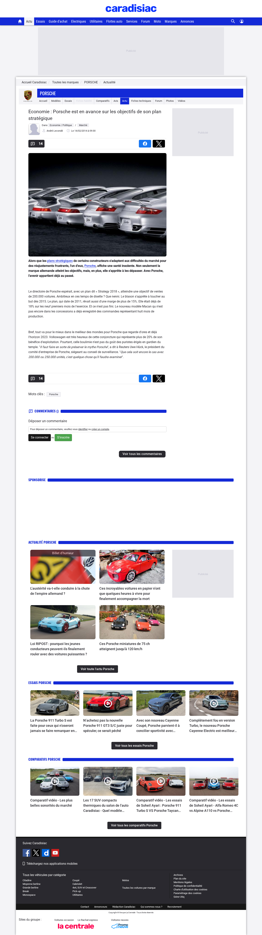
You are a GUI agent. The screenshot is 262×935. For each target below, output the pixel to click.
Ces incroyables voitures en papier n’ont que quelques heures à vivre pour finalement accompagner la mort (129, 593)
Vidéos (181, 100)
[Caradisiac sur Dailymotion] (46, 853)
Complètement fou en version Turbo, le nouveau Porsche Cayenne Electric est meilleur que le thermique (212, 725)
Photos (170, 100)
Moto (157, 21)
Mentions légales (183, 882)
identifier (83, 429)
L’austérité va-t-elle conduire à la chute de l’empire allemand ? (60, 591)
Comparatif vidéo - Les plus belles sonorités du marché (51, 802)
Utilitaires (96, 21)
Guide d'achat (58, 21)
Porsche (48, 93)
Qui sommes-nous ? (151, 906)
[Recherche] (233, 21)
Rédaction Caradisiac (123, 906)
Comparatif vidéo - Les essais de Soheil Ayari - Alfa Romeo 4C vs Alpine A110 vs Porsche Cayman (213, 805)
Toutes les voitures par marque (139, 887)
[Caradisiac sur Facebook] (27, 853)
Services (131, 21)
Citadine (27, 880)
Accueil (43, 100)
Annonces (187, 21)
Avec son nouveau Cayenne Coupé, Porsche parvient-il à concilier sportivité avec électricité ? (158, 725)
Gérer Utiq (179, 896)
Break (26, 891)
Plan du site (180, 878)
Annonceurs (100, 906)
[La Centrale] (76, 929)
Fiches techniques (141, 100)
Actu (29, 21)
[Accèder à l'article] (63, 567)
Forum (145, 21)
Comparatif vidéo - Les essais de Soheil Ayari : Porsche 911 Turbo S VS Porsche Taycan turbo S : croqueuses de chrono (160, 805)
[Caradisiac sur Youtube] (55, 853)
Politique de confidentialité (188, 885)
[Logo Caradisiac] (131, 15)
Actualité (109, 82)
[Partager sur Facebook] (146, 142)
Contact (85, 906)
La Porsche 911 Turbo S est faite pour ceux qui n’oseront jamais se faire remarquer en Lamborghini (52, 725)
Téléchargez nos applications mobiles (51, 863)
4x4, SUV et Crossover (84, 887)
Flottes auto (114, 21)
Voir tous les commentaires (142, 454)
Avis (116, 100)
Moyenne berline (31, 884)
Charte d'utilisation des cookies (190, 889)
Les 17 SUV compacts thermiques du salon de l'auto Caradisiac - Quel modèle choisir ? (106, 805)
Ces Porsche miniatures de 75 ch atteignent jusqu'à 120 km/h (124, 646)
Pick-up (77, 891)
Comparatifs (103, 100)
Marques (171, 21)
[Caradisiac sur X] (36, 853)
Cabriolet (77, 884)
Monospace (29, 894)
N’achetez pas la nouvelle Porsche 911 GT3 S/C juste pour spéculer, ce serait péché (107, 725)
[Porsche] (28, 100)
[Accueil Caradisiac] (20, 21)
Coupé (76, 880)
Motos (125, 880)
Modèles (56, 100)
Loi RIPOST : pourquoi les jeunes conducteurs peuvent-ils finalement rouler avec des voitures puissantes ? (58, 649)
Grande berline (30, 887)
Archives (178, 875)
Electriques (78, 21)
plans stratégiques (60, 261)
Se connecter (39, 437)
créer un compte (100, 429)
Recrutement (174, 906)
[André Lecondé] (34, 134)
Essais (40, 21)
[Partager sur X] (159, 142)
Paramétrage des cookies (187, 893)
